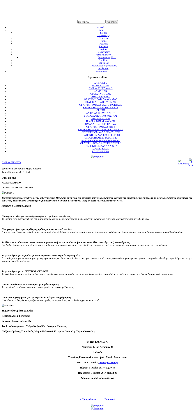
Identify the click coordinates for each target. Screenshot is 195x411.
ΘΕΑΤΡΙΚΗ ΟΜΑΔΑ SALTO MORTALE (100, 104)
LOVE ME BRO (100, 151)
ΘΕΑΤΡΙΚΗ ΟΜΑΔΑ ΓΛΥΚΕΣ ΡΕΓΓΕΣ (100, 143)
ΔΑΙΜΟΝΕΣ (100, 83)
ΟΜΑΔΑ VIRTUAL (100, 94)
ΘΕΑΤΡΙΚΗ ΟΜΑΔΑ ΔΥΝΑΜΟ (100, 99)
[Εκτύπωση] (183, 163)
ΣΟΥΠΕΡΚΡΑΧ (100, 148)
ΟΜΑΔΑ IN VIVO (11, 162)
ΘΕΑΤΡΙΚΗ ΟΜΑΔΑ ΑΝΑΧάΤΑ (101, 146)
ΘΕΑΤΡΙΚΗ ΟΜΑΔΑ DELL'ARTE (100, 107)
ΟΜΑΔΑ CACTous (100, 118)
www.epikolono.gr (108, 362)
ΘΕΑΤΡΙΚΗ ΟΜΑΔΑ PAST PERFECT (100, 135)
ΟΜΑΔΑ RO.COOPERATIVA (100, 124)
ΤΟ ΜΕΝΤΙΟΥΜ (100, 85)
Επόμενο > (110, 399)
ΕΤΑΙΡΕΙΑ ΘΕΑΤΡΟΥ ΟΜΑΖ (100, 102)
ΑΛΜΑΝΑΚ (100, 91)
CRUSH (100, 110)
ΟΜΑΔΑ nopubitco (100, 96)
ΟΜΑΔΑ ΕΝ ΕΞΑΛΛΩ (101, 88)
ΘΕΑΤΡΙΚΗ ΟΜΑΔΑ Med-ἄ (100, 126)
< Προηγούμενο (88, 399)
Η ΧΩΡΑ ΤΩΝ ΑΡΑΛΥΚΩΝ (100, 121)
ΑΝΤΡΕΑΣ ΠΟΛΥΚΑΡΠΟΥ (100, 113)
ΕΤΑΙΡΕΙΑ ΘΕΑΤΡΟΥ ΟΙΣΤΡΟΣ (100, 115)
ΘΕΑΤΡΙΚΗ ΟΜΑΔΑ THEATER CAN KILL (100, 129)
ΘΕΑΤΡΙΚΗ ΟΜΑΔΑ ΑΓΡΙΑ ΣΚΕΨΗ (101, 132)
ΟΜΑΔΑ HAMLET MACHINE (101, 137)
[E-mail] (191, 165)
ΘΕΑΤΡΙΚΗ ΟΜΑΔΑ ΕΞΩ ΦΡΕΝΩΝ (101, 140)
